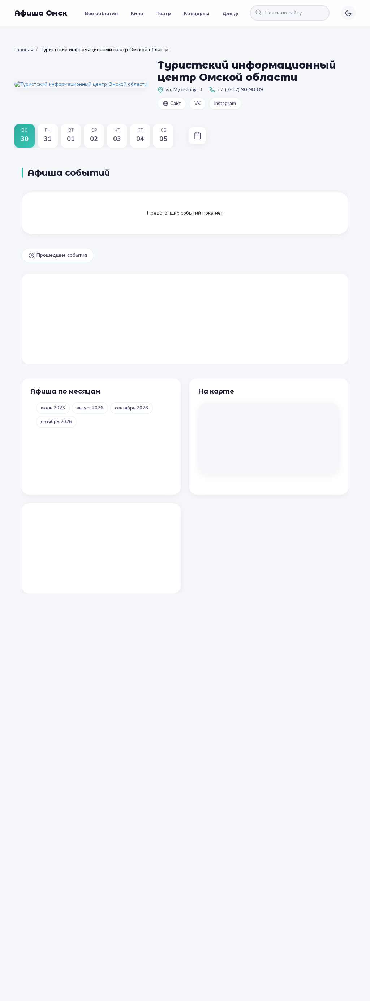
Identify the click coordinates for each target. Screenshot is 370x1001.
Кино (137, 13)
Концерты (197, 13)
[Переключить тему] (348, 13)
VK (197, 103)
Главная (23, 49)
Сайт (175, 103)
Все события (101, 13)
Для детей (236, 13)
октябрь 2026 (56, 421)
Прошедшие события (61, 255)
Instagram (225, 103)
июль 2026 (53, 408)
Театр (163, 13)
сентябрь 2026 (131, 408)
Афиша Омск (40, 13)
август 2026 (90, 408)
